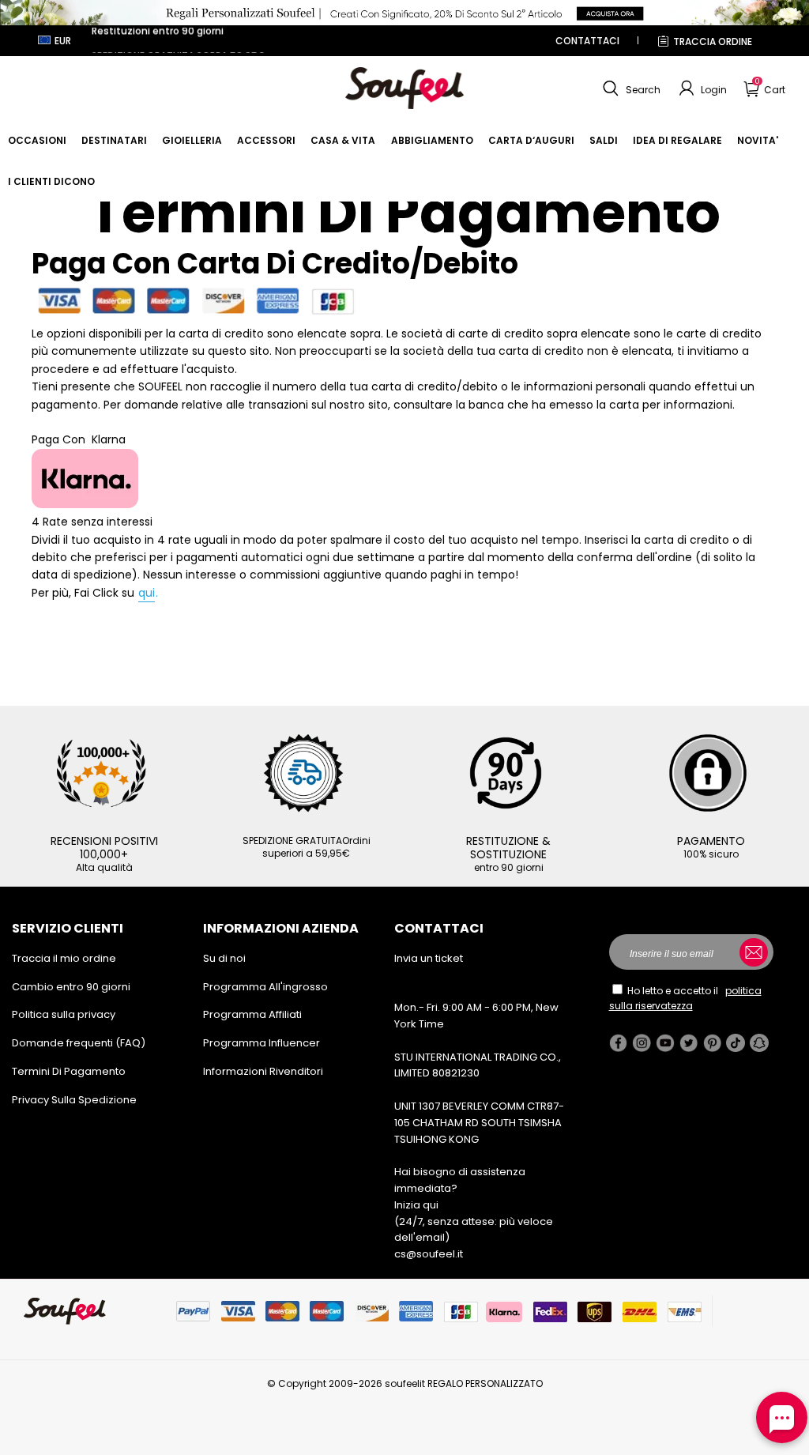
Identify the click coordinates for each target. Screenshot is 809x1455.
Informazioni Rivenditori (263, 1071)
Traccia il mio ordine (64, 958)
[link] (37, 140)
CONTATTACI (587, 40)
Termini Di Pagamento (69, 1071)
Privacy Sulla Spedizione (74, 1099)
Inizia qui (416, 1204)
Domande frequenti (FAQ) (78, 1042)
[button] (629, 88)
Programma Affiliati (252, 1014)
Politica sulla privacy (63, 1014)
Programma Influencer (261, 1042)
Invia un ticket (428, 958)
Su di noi (224, 958)
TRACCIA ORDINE (712, 41)
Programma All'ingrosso (265, 986)
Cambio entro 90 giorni (71, 986)
